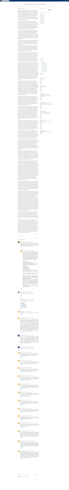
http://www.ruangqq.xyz (24, 307)
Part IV (41, 82)
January (43, 62)
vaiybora (21, 291)
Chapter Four (42, 16)
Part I (40, 79)
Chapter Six (41, 23)
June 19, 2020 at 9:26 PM (27, 311)
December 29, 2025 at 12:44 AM (29, 450)
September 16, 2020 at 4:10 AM (29, 317)
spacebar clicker (22, 430)
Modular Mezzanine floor (31, 353)
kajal (21, 383)
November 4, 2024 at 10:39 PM (27, 375)
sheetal (21, 408)
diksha (21, 360)
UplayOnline (22, 311)
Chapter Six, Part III (44, 68)
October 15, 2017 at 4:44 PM (30, 250)
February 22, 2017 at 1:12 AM (28, 241)
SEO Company (32, 411)
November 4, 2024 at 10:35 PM (27, 367)
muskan (21, 352)
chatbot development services (25, 319)
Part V (41, 83)
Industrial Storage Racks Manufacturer (25, 371)
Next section (37, 234)
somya (21, 415)
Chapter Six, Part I (44, 71)
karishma (21, 367)
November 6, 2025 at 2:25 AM (29, 440)
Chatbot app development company (25, 323)
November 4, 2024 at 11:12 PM (26, 415)
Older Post (37, 474)
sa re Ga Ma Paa (22, 426)
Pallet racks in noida (23, 356)
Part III (41, 81)
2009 (42, 74)
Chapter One (41, 17)
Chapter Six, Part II (44, 69)
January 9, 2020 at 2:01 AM (28, 299)
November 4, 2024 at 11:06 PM (26, 400)
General (41, 13)
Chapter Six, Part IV (44, 67)
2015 (42, 59)
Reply (21, 247)
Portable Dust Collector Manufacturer (25, 379)
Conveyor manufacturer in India (34, 363)
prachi (21, 400)
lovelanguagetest (22, 335)
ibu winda (24, 250)
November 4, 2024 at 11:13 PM (32, 422)
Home (28, 474)
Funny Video (25, 425)
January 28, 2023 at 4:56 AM (29, 346)
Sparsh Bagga (22, 410)
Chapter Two (42, 20)
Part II (41, 80)
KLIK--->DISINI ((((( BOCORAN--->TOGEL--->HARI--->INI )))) (30, 273)
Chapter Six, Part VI (21, 8)
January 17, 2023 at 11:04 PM (29, 335)
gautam (21, 392)
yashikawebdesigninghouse (24, 422)
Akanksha (21, 375)
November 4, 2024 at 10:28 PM (27, 352)
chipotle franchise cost (35, 401)
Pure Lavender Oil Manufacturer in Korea (26, 396)
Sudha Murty (29, 418)
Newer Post (19, 474)
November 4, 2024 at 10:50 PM (27, 392)
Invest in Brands (25, 394)
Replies (22, 249)
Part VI (41, 127)
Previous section (20, 235)
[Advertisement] (29, 480)
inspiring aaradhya (31, 416)
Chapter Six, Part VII (44, 63)
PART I (41, 133)
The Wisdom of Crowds (34, 4)
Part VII (41, 128)
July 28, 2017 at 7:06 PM (26, 291)
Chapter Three (42, 19)
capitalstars (33, 245)
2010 (42, 73)
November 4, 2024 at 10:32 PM (26, 360)
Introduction (41, 15)
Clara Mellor (22, 241)
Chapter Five (42, 18)
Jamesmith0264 (22, 317)
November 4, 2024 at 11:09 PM (27, 408)
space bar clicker (26, 454)
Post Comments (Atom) (25, 476)
